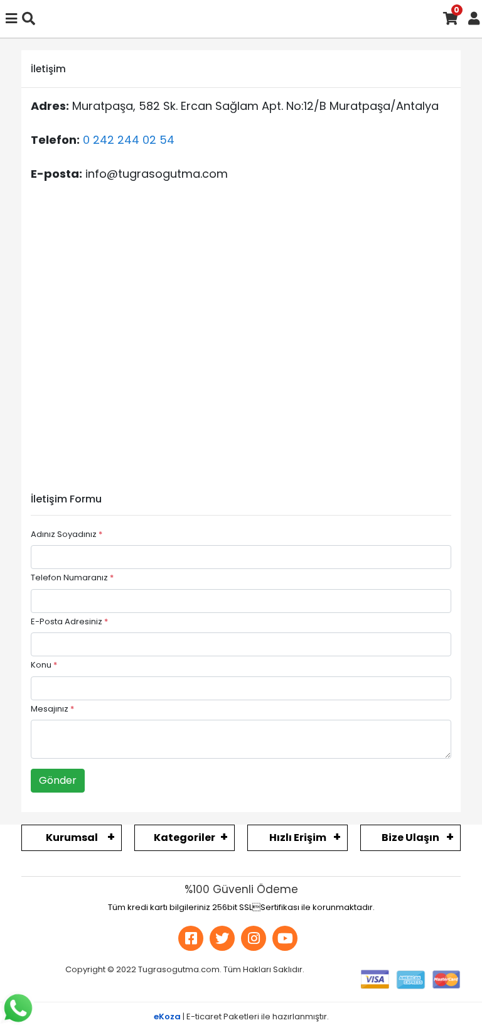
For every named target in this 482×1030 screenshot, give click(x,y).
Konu (44, 665)
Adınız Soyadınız (66, 534)
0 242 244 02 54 (128, 140)
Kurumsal (72, 837)
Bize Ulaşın (410, 837)
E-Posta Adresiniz (69, 621)
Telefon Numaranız (72, 577)
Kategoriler (184, 837)
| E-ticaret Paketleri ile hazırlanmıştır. (241, 1016)
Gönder (58, 780)
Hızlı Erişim (297, 837)
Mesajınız (52, 709)
